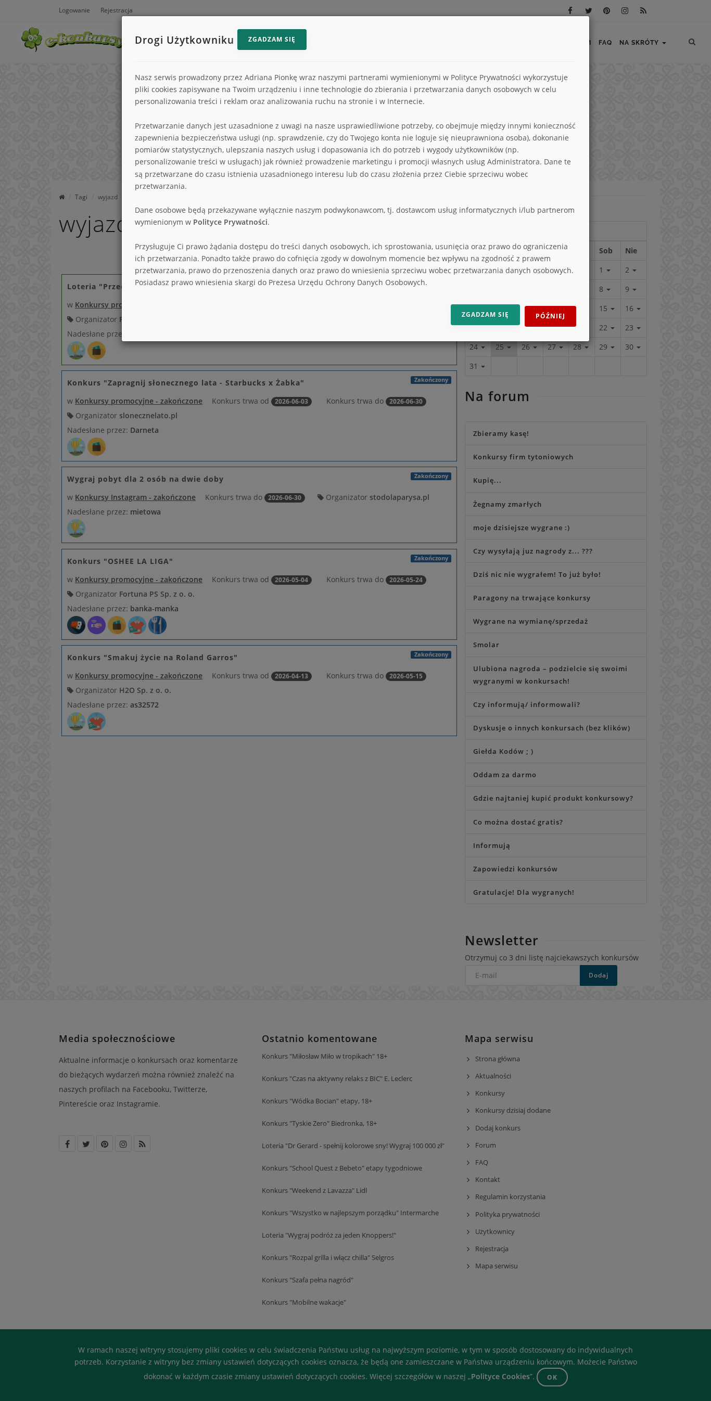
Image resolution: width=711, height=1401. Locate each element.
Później (550, 316)
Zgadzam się (272, 39)
